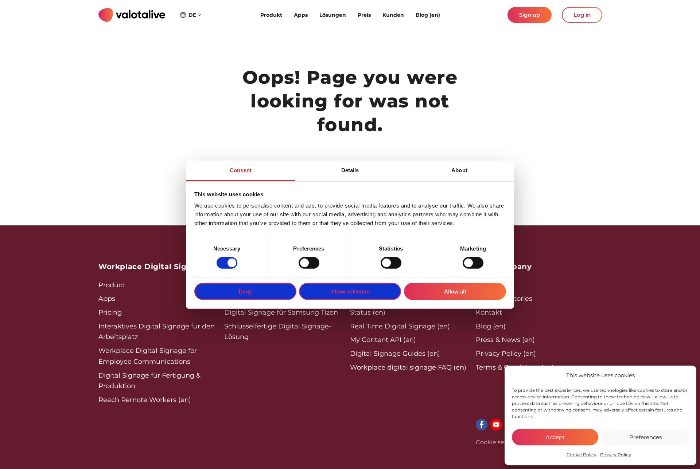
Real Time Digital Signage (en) (400, 326)
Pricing (110, 312)
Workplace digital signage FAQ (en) (408, 367)
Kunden (393, 15)
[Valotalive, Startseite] (131, 15)
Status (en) (367, 312)
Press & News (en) (505, 340)
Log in (582, 14)
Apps (301, 15)
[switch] (309, 263)
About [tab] (459, 170)
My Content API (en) (383, 340)
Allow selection (350, 291)
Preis (364, 15)
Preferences (645, 437)
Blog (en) (428, 15)
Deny (245, 291)
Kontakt (489, 312)
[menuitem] (271, 15)
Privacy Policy (615, 454)
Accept (555, 437)
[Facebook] (481, 424)
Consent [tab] (241, 170)
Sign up (529, 14)
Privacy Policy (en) (506, 354)
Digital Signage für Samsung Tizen (281, 312)
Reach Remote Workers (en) (144, 400)
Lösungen (332, 15)
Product (111, 285)
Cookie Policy (581, 454)
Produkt (271, 15)
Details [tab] (350, 170)
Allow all (455, 291)
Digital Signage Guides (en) (395, 354)
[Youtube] (496, 424)
